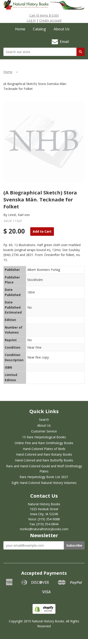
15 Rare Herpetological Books (44, 437)
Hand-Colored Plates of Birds (44, 449)
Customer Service (44, 431)
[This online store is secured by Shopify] (44, 612)
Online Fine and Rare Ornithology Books (44, 443)
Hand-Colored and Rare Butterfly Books (44, 460)
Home (20, 29)
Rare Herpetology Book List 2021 (44, 477)
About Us (61, 29)
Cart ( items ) (44, 15)
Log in (31, 20)
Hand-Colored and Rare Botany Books (44, 454)
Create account (50, 20)
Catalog (39, 29)
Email (63, 41)
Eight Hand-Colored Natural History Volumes (44, 483)
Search (44, 419)
